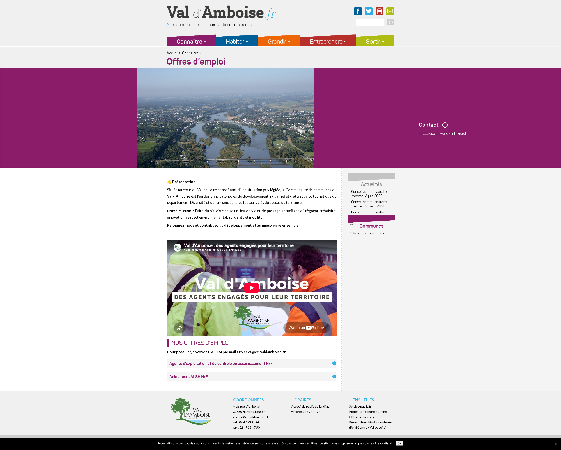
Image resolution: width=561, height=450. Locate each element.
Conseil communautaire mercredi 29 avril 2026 (369, 204)
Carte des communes (368, 233)
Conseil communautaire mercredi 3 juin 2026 (369, 193)
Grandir (277, 42)
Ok (399, 443)
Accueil (172, 53)
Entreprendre (326, 42)
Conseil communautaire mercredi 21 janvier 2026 (369, 214)
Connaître (189, 42)
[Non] (555, 444)
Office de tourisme (362, 417)
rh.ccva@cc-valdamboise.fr (443, 133)
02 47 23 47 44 (249, 422)
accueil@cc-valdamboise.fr (251, 417)
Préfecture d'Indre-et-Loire (368, 411)
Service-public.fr (360, 406)
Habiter (235, 42)
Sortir (373, 42)
